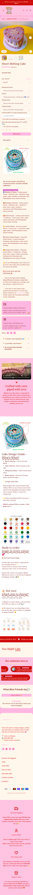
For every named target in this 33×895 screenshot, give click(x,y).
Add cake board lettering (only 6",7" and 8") (14, 122)
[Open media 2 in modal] (16, 37)
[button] (23, 10)
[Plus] (9, 129)
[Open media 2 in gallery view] (9, 57)
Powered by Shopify (20, 793)
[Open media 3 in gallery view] (15, 57)
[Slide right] (30, 3)
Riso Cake (11, 793)
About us (5, 745)
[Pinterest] (10, 749)
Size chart (28, 79)
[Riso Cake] (9, 10)
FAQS (3, 762)
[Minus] (3, 129)
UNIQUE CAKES (12, 19)
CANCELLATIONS (7, 778)
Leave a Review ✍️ (16, 695)
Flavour (4, 94)
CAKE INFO (5, 766)
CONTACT (5, 781)
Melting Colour (6, 100)
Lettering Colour (6, 106)
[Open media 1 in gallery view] (4, 57)
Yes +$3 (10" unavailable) (10, 126)
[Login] (27, 10)
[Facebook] (3, 749)
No (4, 124)
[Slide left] (2, 3)
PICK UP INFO (6, 770)
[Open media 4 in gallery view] (20, 57)
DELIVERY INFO (7, 774)
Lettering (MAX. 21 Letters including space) (14, 113)
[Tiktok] (13, 749)
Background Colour (7, 87)
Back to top (7, 719)
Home (3, 19)
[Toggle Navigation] (3, 10)
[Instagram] (6, 749)
